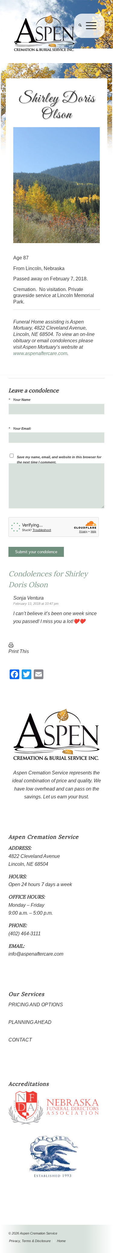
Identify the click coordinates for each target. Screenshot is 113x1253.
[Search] (77, 38)
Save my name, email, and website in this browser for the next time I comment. (59, 459)
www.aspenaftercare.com (40, 353)
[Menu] (88, 38)
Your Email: (22, 428)
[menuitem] (77, 38)
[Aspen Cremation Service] (46, 33)
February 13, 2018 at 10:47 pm (35, 603)
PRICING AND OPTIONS (35, 1004)
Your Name (21, 399)
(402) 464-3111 (24, 933)
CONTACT (20, 1039)
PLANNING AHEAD (30, 1022)
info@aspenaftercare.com (35, 954)
